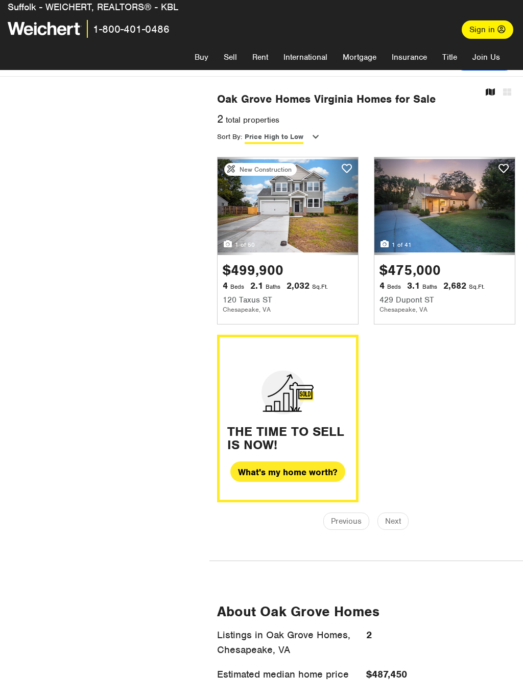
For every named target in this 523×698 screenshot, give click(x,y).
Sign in (483, 30)
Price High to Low (274, 136)
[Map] (490, 93)
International (305, 57)
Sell (230, 57)
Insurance (409, 57)
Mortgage (359, 57)
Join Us (486, 57)
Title (449, 57)
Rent (260, 57)
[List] (507, 93)
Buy (201, 57)
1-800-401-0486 (131, 29)
